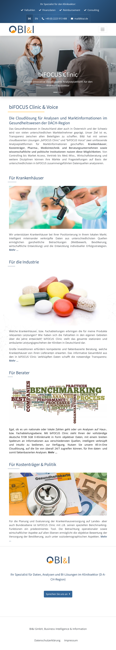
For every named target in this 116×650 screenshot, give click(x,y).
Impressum (71, 640)
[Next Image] (55, 92)
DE (29, 18)
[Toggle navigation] (102, 29)
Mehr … (13, 250)
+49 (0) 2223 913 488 (56, 18)
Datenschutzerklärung (47, 640)
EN (36, 18)
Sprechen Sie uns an (57, 594)
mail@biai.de (81, 18)
